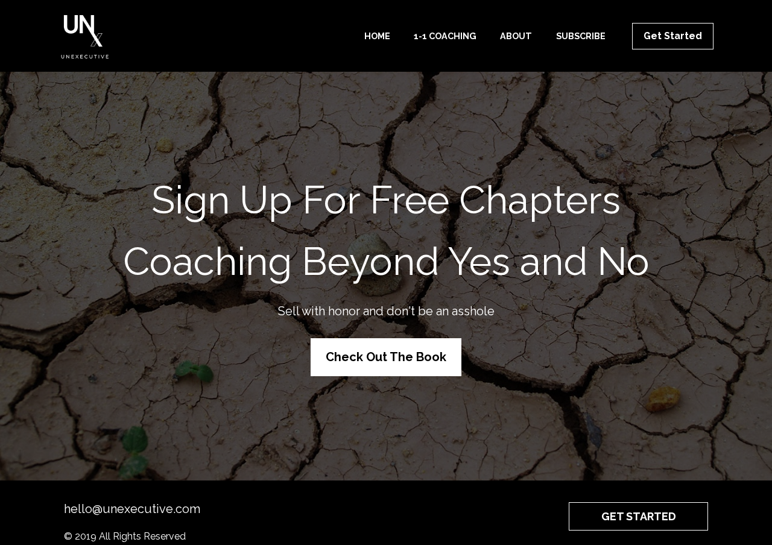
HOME (377, 36)
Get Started (673, 36)
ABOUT (516, 36)
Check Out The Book (386, 357)
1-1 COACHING (445, 36)
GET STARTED (638, 516)
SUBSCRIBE (581, 36)
